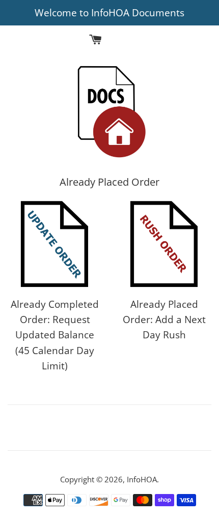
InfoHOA (142, 479)
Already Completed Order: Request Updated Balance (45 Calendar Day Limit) (55, 335)
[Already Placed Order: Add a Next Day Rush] (164, 244)
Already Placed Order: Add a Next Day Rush (164, 320)
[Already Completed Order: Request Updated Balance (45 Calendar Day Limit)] (55, 244)
